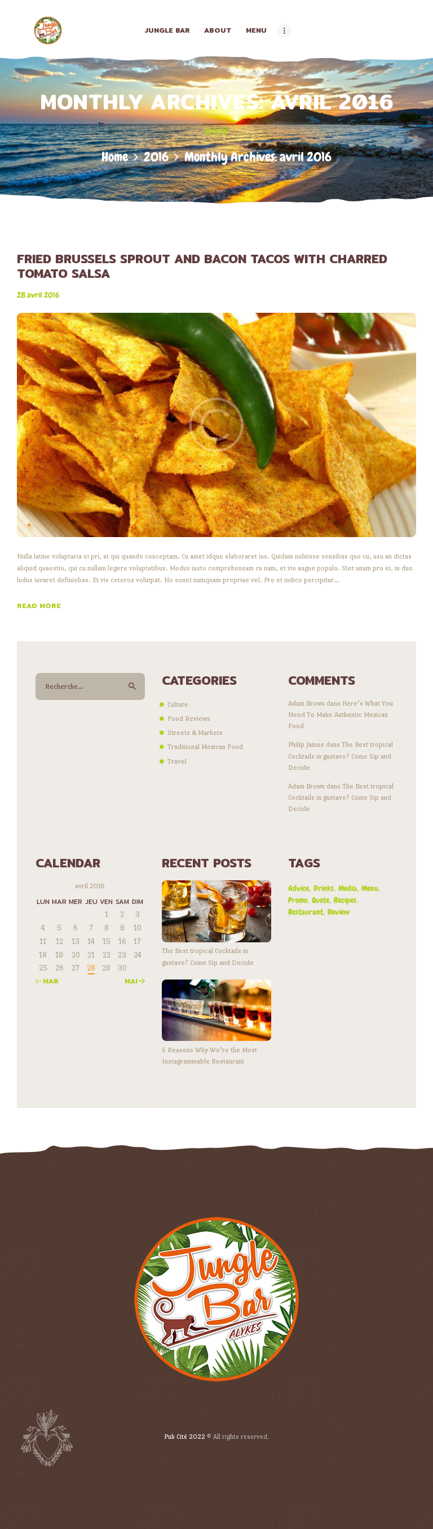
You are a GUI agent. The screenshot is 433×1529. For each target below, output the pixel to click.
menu (369, 888)
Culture (177, 704)
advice (298, 888)
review (339, 912)
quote (320, 900)
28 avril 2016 (38, 295)
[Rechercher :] (90, 686)
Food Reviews (188, 719)
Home (114, 157)
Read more (39, 605)
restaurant (305, 912)
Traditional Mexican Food (205, 747)
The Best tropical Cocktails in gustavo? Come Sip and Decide (340, 756)
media (347, 888)
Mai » (135, 981)
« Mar (47, 981)
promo (297, 900)
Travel (177, 761)
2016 (156, 157)
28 (91, 968)
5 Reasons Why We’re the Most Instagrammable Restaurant (209, 1055)
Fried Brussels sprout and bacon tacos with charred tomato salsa (202, 266)
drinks (323, 888)
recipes (345, 900)
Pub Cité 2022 (184, 1437)
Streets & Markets (195, 733)
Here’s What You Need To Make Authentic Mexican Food (340, 714)
